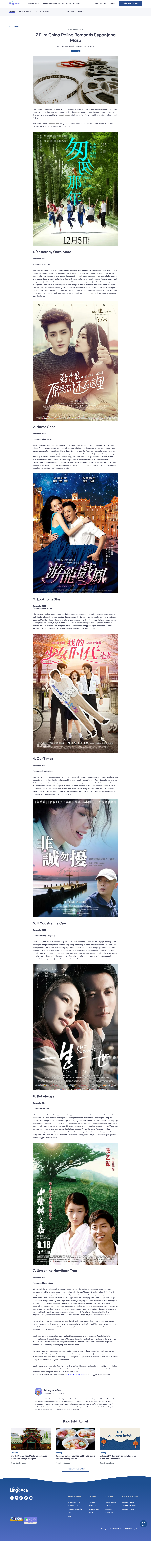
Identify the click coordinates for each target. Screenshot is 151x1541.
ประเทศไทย (109, 1513)
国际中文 (108, 1506)
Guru (69, 1513)
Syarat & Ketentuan (129, 1506)
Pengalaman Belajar (75, 1509)
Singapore (108, 1509)
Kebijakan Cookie (128, 1509)
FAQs (91, 1513)
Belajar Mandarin (74, 1502)
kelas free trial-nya (76, 1375)
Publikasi (92, 1506)
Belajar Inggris (73, 1506)
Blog (69, 1516)
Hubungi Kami (94, 1509)
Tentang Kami (33, 3)
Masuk (112, 3)
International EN (110, 1502)
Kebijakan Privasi (128, 1502)
